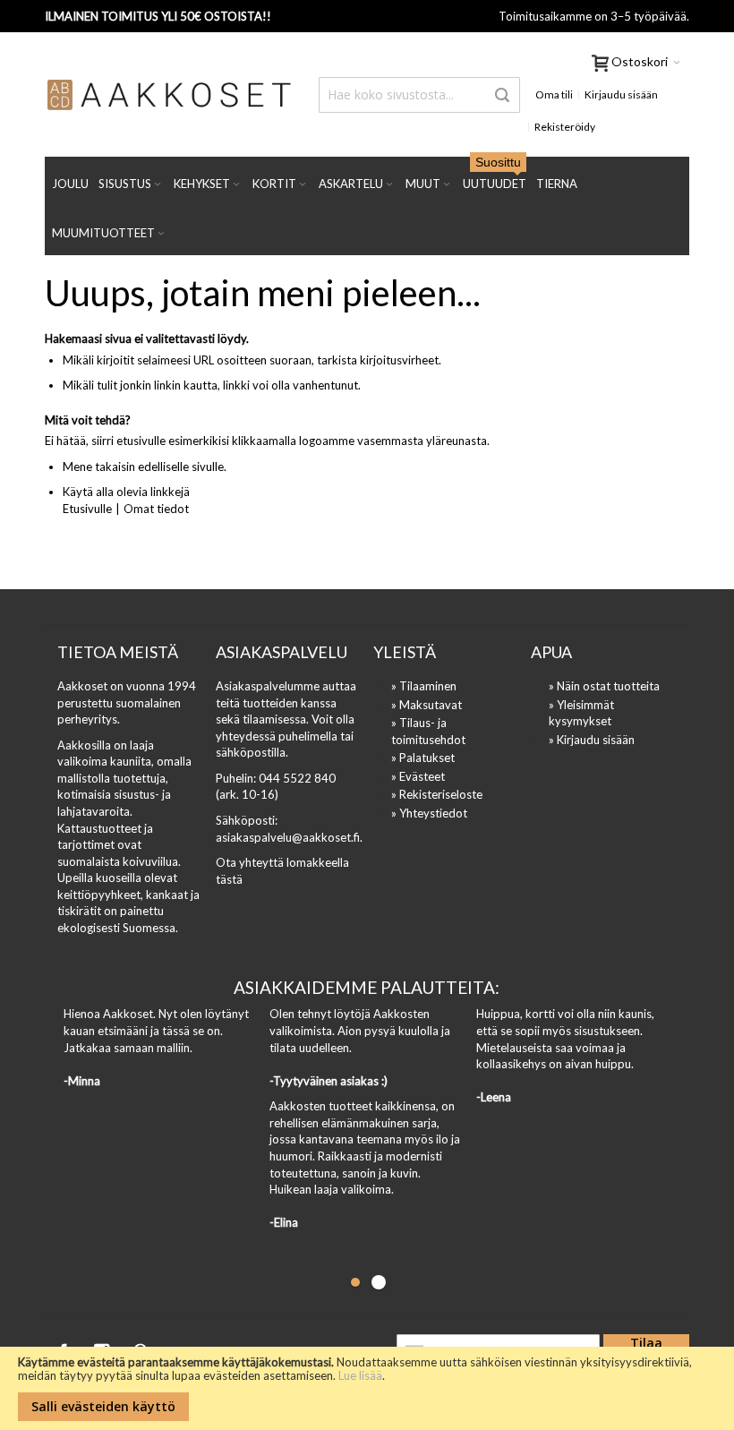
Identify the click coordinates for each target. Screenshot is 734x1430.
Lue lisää (360, 1375)
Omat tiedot (156, 508)
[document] (367, 1388)
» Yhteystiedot (429, 813)
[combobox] (419, 95)
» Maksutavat (426, 705)
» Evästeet (418, 776)
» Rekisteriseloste (436, 794)
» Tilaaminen (424, 686)
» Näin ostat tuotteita (604, 686)
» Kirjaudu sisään (592, 739)
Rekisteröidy (564, 126)
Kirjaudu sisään (621, 94)
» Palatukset (423, 757)
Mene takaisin (99, 466)
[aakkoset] (169, 94)
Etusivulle (87, 508)
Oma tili (554, 94)
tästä (229, 879)
